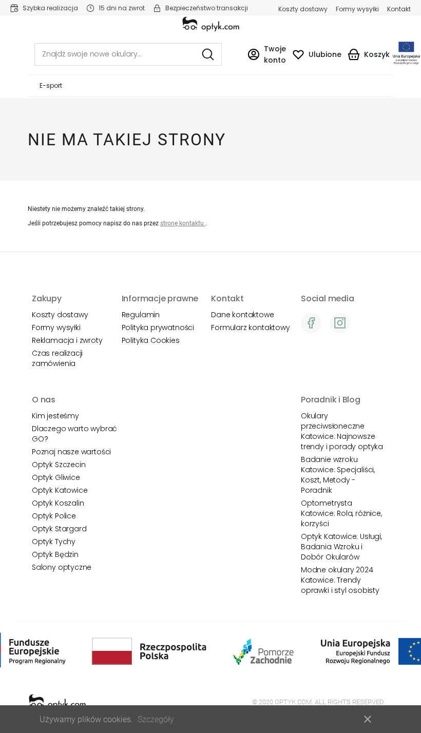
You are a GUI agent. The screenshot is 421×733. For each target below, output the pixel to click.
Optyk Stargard (59, 529)
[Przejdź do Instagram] (340, 323)
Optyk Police (54, 516)
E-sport (51, 85)
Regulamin (141, 315)
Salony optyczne (61, 567)
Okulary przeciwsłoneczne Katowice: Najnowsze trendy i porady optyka (342, 431)
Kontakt (399, 9)
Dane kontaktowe (242, 315)
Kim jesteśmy (55, 416)
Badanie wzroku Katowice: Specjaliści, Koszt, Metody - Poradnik (338, 474)
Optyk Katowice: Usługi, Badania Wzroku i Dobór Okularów (341, 546)
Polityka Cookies (151, 340)
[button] (266, 54)
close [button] (367, 719)
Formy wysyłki (357, 9)
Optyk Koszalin (58, 503)
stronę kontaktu (182, 223)
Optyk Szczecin (58, 464)
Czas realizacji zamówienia (57, 358)
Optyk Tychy (53, 541)
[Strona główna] (210, 24)
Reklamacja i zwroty (67, 340)
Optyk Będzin (55, 554)
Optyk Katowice (59, 490)
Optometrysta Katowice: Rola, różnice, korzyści (341, 513)
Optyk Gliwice (56, 477)
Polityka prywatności (158, 327)
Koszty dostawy (303, 9)
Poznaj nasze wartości (71, 452)
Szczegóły (156, 719)
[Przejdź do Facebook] (311, 323)
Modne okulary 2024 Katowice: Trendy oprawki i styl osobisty (340, 580)
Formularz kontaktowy (250, 327)
